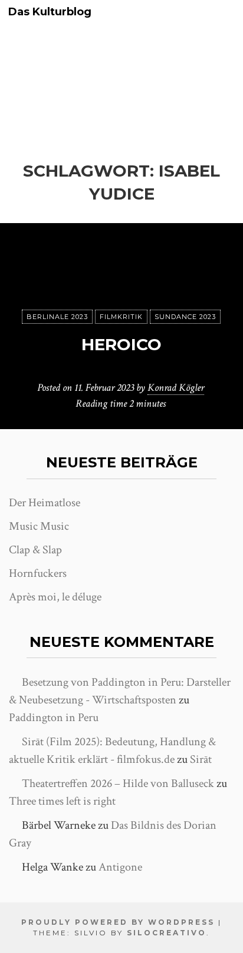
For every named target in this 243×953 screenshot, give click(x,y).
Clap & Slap (35, 549)
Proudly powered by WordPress (118, 922)
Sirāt (201, 759)
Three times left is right (62, 801)
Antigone (120, 867)
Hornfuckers (38, 573)
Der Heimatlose (44, 502)
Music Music (39, 526)
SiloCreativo (166, 932)
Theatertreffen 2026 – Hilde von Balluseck (118, 783)
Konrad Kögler (175, 387)
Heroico (121, 344)
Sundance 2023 (185, 317)
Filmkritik (121, 317)
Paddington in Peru (53, 717)
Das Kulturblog (49, 12)
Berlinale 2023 (57, 317)
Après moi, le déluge (55, 597)
